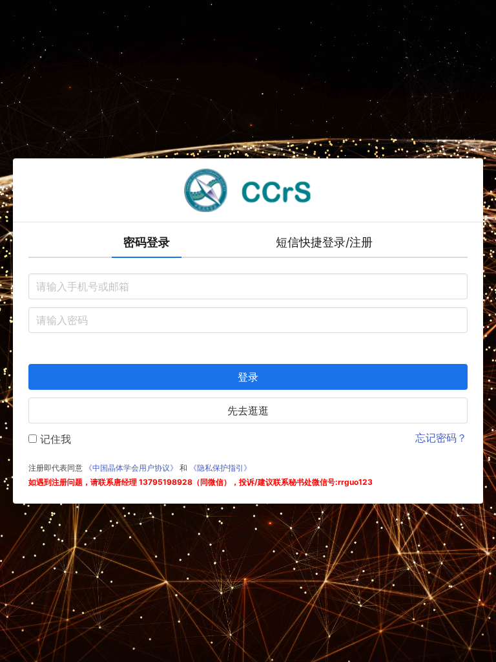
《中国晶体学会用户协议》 (131, 468)
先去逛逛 (248, 410)
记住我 (54, 438)
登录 (248, 376)
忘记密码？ (441, 437)
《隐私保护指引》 (220, 468)
